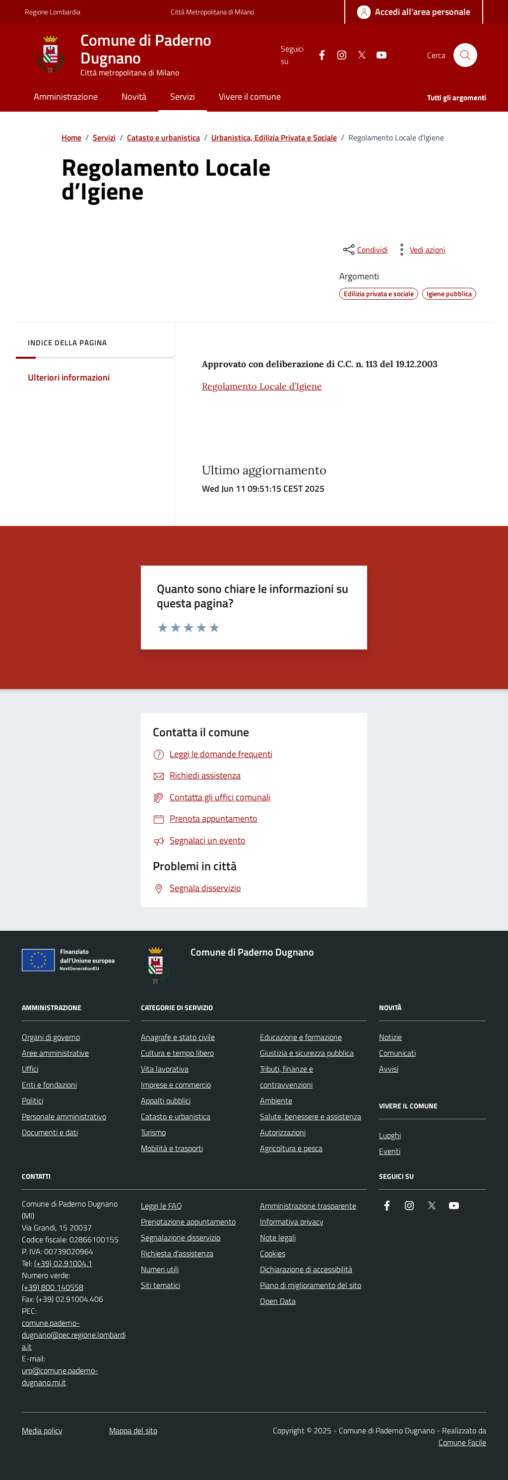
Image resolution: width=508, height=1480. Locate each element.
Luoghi (390, 1135)
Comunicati (397, 1053)
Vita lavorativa (165, 1069)
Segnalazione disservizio (180, 1237)
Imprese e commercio (176, 1085)
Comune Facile (462, 1442)
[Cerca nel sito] (465, 55)
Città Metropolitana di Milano (212, 11)
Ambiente (276, 1100)
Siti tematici (160, 1285)
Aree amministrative (55, 1053)
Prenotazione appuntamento (188, 1221)
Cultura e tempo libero (177, 1053)
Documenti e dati (50, 1132)
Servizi (104, 137)
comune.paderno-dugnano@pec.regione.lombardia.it (74, 1334)
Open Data (278, 1301)
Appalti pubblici (165, 1100)
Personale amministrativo (64, 1116)
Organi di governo (51, 1037)
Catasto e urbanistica (163, 137)
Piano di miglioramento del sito (310, 1285)
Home (71, 137)
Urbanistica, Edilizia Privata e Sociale (274, 137)
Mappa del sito (133, 1430)
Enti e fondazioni (49, 1085)
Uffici (30, 1069)
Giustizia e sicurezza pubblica (307, 1053)
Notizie (390, 1037)
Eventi (389, 1151)
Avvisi (388, 1069)
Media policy (42, 1430)
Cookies (272, 1253)
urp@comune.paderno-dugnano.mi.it (60, 1376)
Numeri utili (160, 1269)
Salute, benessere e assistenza (310, 1116)
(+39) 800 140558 (52, 1287)
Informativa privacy (291, 1221)
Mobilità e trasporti (172, 1148)
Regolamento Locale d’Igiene (262, 386)
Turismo (153, 1132)
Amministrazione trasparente (308, 1206)
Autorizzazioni (283, 1132)
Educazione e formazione (301, 1037)
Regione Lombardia (52, 11)
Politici (32, 1100)
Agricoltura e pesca (291, 1148)
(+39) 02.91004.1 (63, 1263)
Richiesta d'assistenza (177, 1253)
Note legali (278, 1237)
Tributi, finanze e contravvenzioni (286, 1077)
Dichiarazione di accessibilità (306, 1269)
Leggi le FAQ (161, 1206)
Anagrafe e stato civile (178, 1037)
